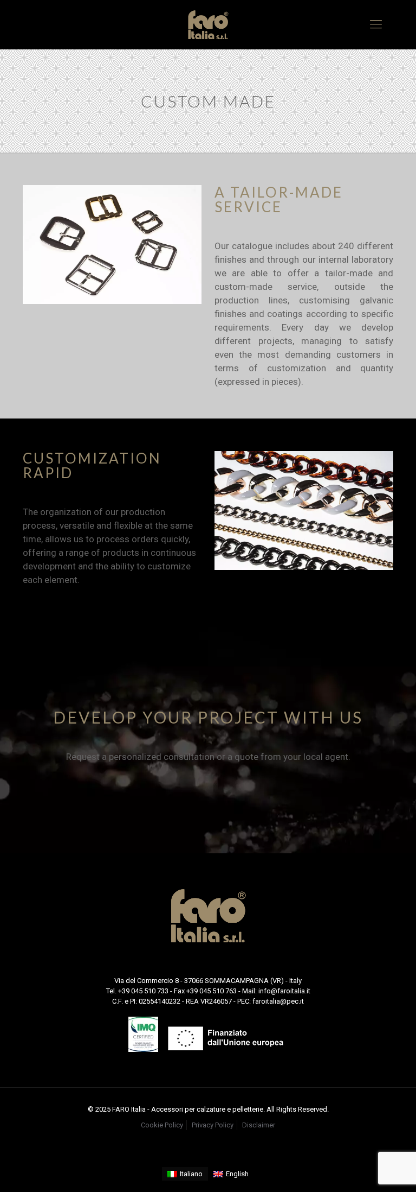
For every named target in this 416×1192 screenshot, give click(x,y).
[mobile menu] (376, 24)
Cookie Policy (162, 1125)
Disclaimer (258, 1125)
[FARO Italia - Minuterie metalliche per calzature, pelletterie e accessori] (208, 24)
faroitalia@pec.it (278, 1001)
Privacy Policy (212, 1125)
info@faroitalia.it (284, 991)
